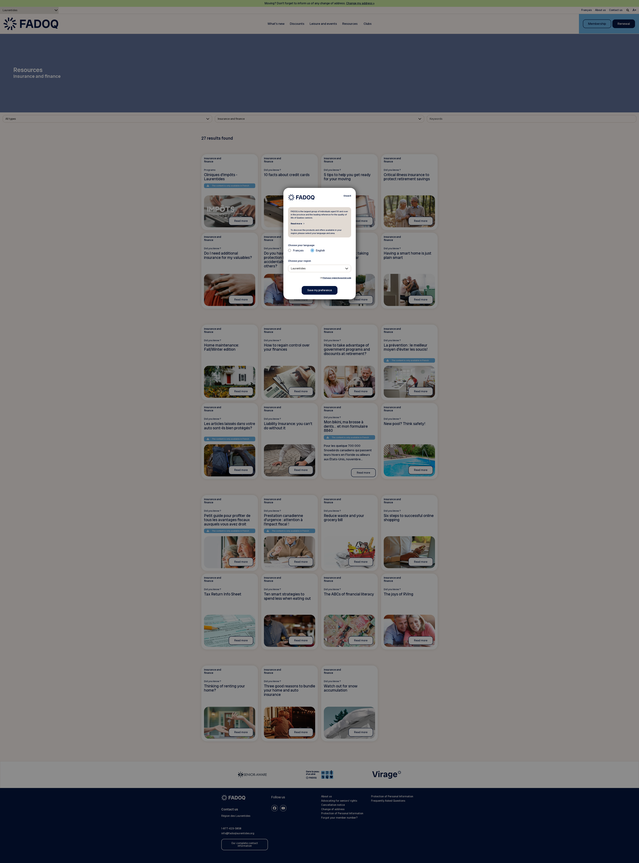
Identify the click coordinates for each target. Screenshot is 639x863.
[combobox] (319, 268)
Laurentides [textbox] (298, 268)
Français (298, 250)
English (320, 250)
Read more (296, 223)
